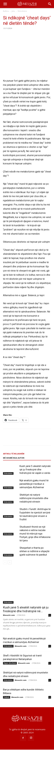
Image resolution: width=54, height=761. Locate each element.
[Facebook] (6, 35)
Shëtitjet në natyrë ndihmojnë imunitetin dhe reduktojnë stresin (34, 498)
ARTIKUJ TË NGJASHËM (13, 454)
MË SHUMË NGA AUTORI (13, 458)
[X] (13, 35)
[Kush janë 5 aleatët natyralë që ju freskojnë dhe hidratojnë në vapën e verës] (10, 469)
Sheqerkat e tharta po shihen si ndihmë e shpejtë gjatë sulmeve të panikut (34, 551)
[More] (34, 35)
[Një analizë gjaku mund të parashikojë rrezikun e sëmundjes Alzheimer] (10, 484)
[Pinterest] (20, 35)
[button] (5, 4)
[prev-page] (5, 562)
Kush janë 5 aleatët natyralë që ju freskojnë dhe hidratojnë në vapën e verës (35, 469)
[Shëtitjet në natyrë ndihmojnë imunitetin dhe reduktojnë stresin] (10, 498)
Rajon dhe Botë (10, 663)
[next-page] (10, 562)
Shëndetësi (22, 11)
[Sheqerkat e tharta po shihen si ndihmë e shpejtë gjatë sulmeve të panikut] (10, 551)
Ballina (6, 11)
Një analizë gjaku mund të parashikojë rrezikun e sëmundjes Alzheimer (34, 484)
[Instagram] (31, 738)
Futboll (6, 697)
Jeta (13, 11)
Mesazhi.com (9, 615)
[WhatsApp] (27, 35)
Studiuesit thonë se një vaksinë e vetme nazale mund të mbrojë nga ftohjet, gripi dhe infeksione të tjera (35, 533)
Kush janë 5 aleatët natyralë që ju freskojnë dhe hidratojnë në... (25, 609)
